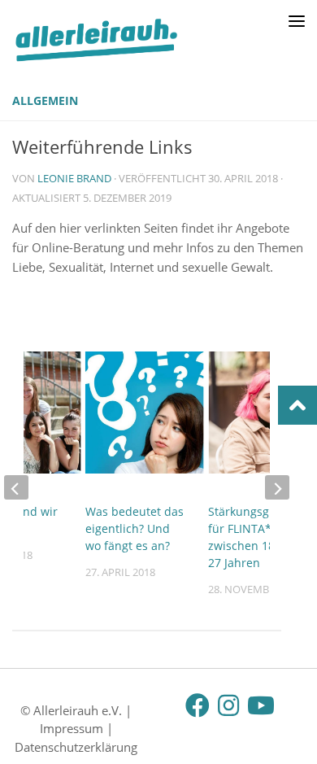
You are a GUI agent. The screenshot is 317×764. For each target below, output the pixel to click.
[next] (277, 487)
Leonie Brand (74, 178)
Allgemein (45, 100)
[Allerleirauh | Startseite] (125, 40)
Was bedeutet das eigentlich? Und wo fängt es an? (134, 528)
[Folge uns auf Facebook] (197, 705)
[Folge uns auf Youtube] (259, 705)
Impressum (71, 728)
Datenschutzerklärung (76, 747)
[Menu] (296, 20)
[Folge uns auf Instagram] (228, 705)
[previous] (16, 487)
